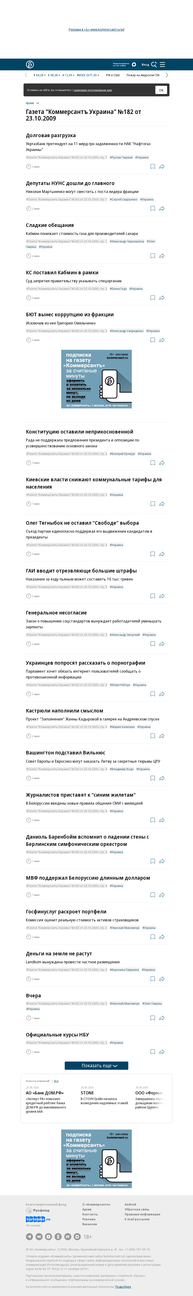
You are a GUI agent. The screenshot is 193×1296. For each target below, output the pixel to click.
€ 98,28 (53, 75)
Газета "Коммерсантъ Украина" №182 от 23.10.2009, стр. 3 (67, 545)
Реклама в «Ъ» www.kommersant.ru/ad (96, 29)
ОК (161, 90)
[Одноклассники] (58, 1236)
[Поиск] (154, 64)
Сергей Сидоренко (124, 199)
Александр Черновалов (128, 241)
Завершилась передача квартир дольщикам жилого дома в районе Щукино (159, 1102)
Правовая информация (142, 1214)
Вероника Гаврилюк (125, 970)
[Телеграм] (29, 1236)
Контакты (90, 1214)
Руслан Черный (122, 157)
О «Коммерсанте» (96, 1204)
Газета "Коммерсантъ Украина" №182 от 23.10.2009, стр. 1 (67, 157)
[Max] (77, 1236)
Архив (86, 1209)
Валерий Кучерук (123, 454)
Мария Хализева (123, 727)
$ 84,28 (38, 75)
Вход (145, 64)
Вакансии (89, 1224)
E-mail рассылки (137, 1219)
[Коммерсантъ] (30, 64)
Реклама (89, 1219)
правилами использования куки (92, 90)
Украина (143, 157)
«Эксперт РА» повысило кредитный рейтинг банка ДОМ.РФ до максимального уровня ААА (46, 1105)
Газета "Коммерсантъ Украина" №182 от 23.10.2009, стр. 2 (67, 288)
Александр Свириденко (128, 331)
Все (56, 1081)
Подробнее (123, 1287)
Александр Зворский (126, 635)
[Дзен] (48, 1236)
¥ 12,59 (67, 75)
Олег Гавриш (153, 1003)
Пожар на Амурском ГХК (143, 75)
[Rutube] (67, 1236)
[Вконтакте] (39, 1236)
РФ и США (113, 75)
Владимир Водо (123, 769)
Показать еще (97, 1065)
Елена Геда (119, 288)
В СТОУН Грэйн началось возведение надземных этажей (104, 1100)
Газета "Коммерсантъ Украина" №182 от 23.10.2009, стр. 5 (67, 928)
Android (130, 1204)
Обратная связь (137, 1209)
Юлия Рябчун (121, 685)
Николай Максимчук (126, 928)
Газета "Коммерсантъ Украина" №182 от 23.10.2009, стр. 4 (67, 727)
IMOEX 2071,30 (87, 75)
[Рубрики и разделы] (162, 64)
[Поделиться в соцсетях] (162, 166)
